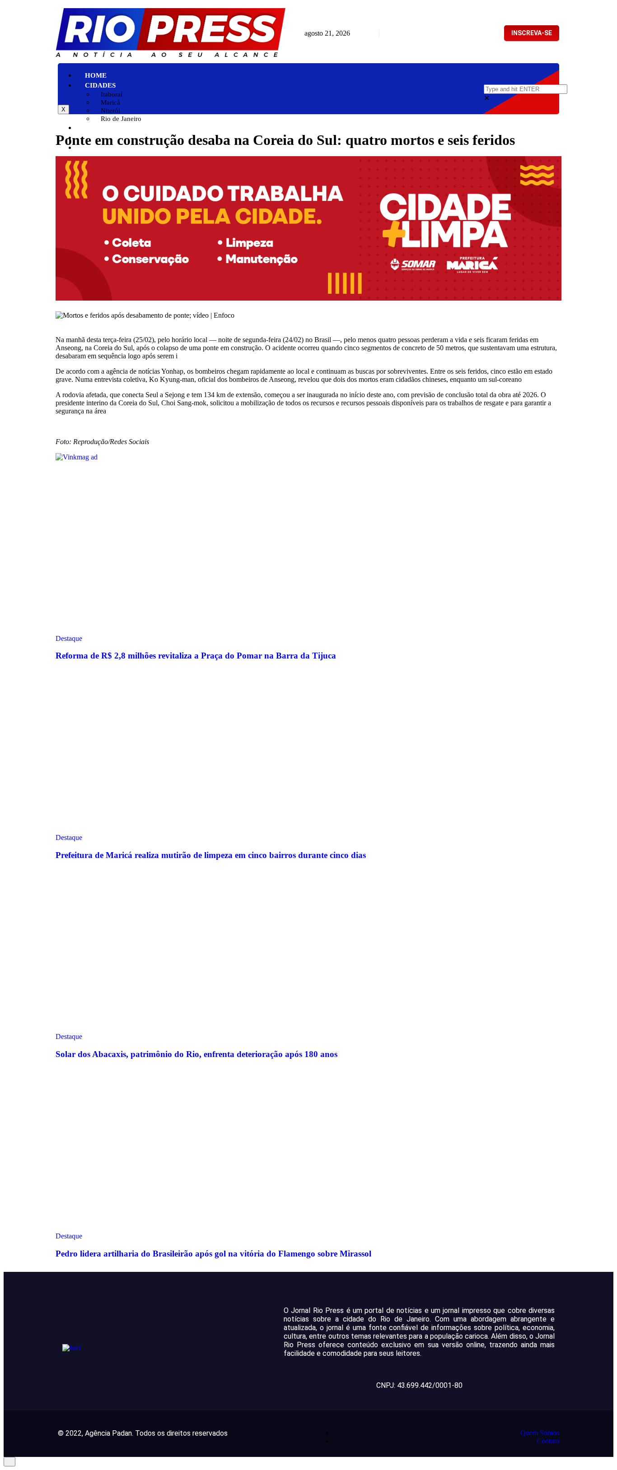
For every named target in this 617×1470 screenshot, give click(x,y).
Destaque (69, 638)
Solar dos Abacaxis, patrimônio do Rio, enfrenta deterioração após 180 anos (196, 1054)
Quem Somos (539, 1433)
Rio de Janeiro (121, 118)
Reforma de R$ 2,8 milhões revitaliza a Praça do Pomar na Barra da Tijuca (196, 655)
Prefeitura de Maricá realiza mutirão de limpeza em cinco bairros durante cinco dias (211, 855)
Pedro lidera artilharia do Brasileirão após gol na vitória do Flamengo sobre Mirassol (213, 1253)
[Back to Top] (9, 1461)
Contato (548, 1441)
